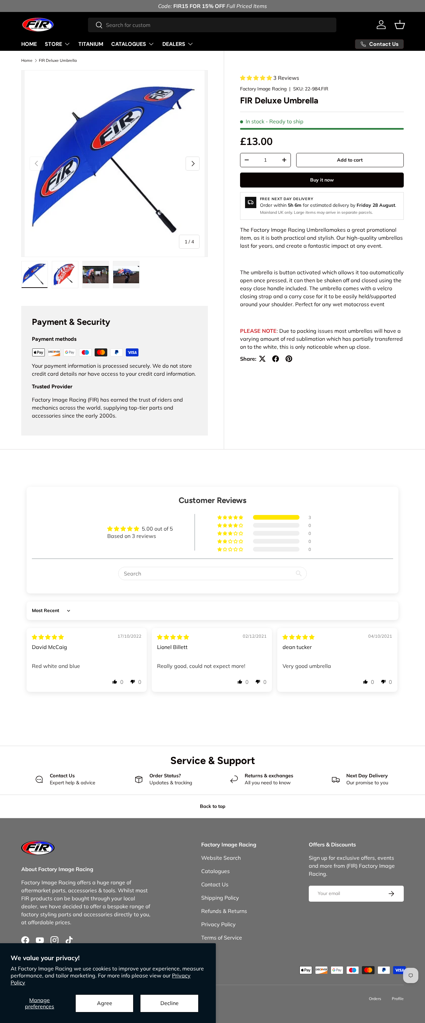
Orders (375, 998)
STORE (53, 44)
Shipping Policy (220, 897)
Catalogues (215, 871)
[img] (48, 637)
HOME (29, 44)
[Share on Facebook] (275, 358)
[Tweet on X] (262, 358)
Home (27, 61)
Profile (398, 998)
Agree (104, 1003)
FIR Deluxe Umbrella (58, 61)
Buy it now (322, 180)
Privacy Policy (218, 924)
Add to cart (350, 160)
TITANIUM (90, 44)
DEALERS (173, 44)
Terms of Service (221, 937)
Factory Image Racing (263, 89)
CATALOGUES (128, 44)
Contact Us (214, 884)
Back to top (212, 806)
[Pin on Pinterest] (289, 358)
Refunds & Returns (224, 911)
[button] (399, 24)
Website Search (221, 857)
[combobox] (212, 25)
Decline (169, 1003)
